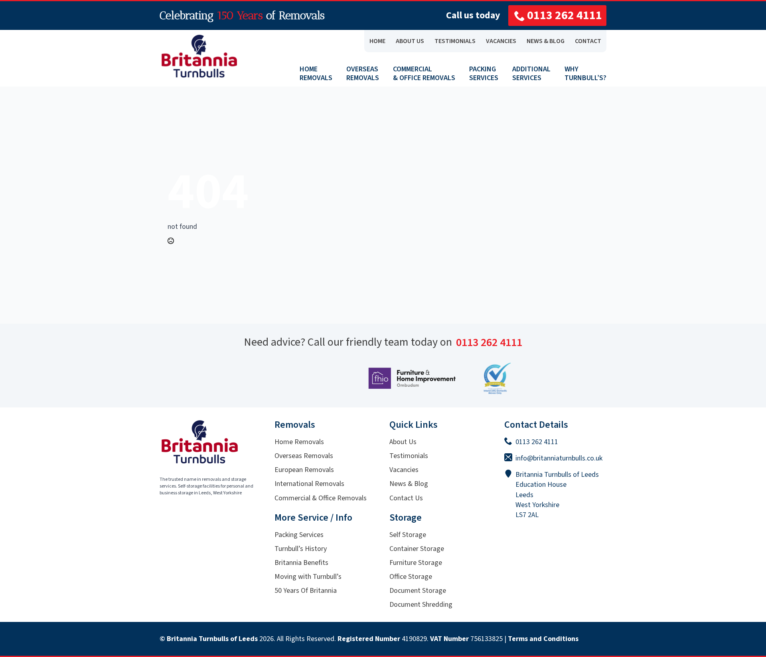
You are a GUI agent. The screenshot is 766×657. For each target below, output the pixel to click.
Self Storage (407, 535)
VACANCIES (501, 41)
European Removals (304, 470)
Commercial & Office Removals (320, 498)
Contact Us (406, 498)
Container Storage (416, 549)
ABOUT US (410, 41)
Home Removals (299, 442)
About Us (403, 442)
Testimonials (408, 456)
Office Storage (410, 577)
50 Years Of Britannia (305, 591)
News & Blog (408, 484)
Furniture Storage (415, 563)
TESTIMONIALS (455, 41)
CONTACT (588, 41)
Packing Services (299, 535)
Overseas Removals (303, 456)
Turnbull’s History (300, 549)
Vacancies (404, 470)
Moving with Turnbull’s (308, 577)
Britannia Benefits (301, 563)
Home (377, 41)
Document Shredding (420, 605)
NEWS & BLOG (546, 41)
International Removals (309, 484)
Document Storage (417, 591)
